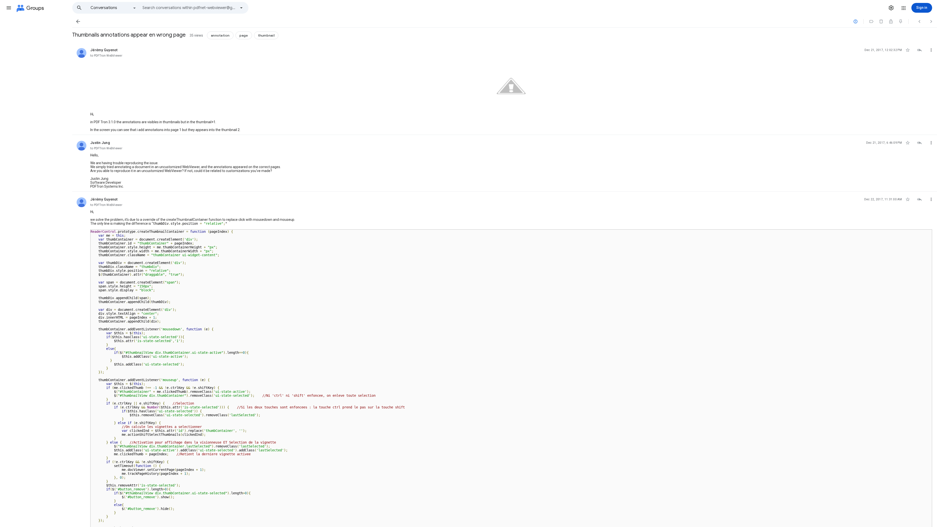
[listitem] (504, 88)
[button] (9, 8)
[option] (113, 7)
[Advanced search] (241, 7)
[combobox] (189, 7)
